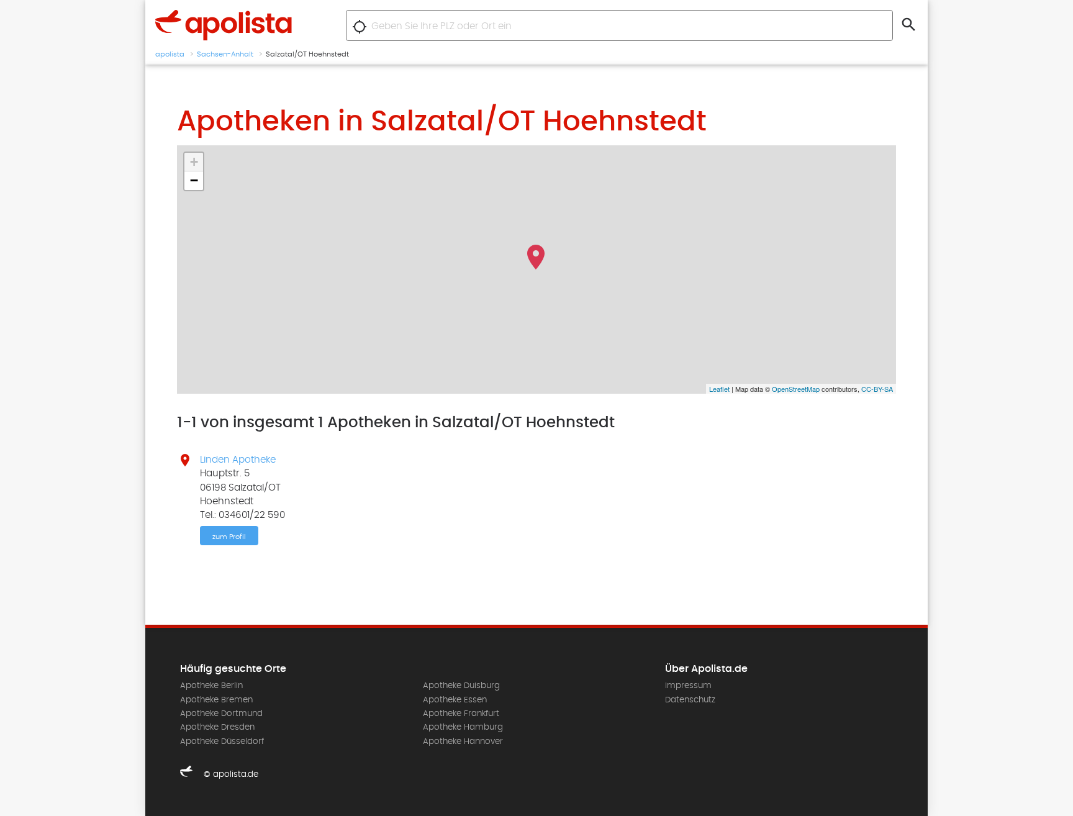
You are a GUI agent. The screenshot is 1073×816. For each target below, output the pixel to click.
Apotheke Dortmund (221, 713)
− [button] (194, 180)
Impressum (688, 685)
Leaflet (719, 389)
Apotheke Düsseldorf (222, 741)
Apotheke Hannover (463, 741)
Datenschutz (690, 700)
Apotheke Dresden (217, 727)
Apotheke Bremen (216, 700)
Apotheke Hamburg (463, 727)
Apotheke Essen (455, 700)
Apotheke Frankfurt (461, 713)
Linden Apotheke (238, 460)
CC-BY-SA (877, 389)
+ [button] (194, 162)
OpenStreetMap (796, 389)
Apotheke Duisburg (461, 685)
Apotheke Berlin (211, 685)
